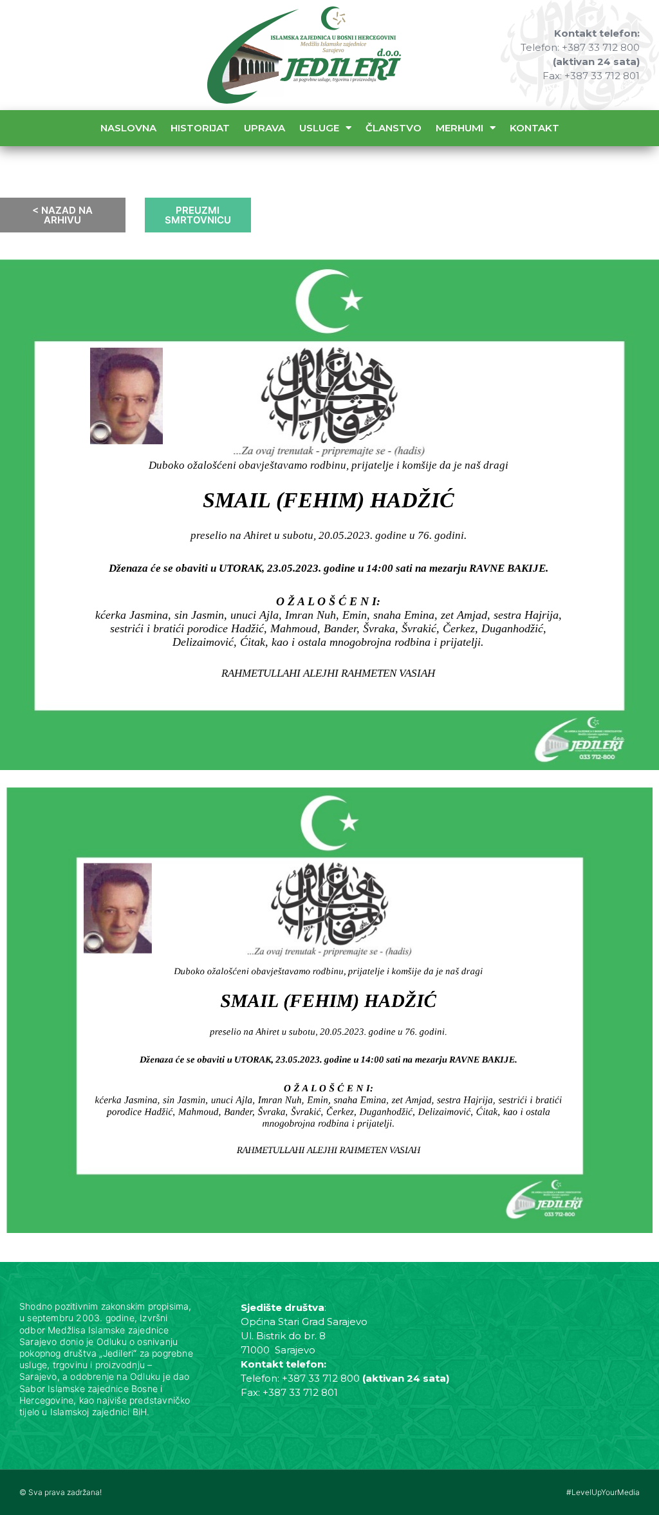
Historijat (200, 128)
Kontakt (534, 128)
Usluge (319, 128)
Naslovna (128, 128)
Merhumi (459, 128)
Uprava (264, 128)
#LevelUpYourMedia (603, 1492)
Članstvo (394, 128)
